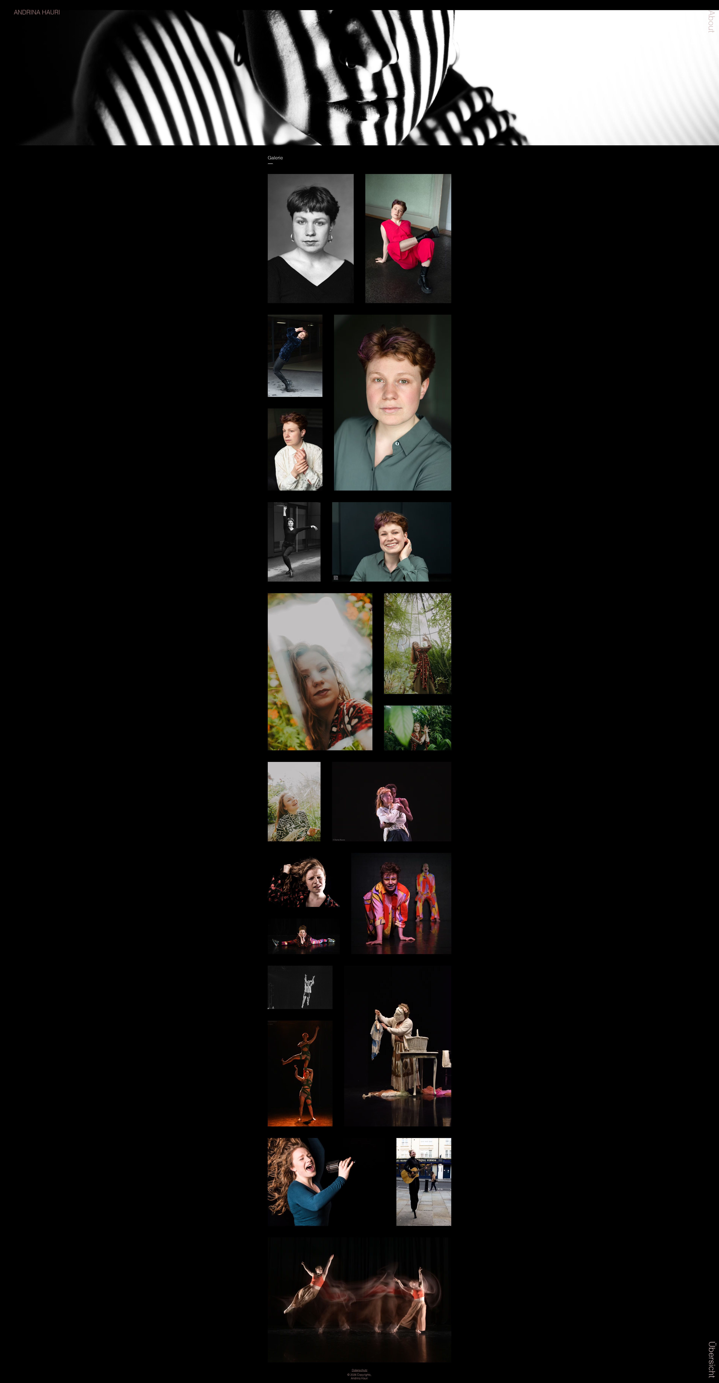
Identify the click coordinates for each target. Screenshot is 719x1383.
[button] (712, 21)
